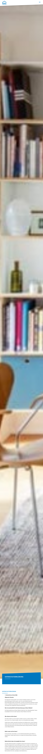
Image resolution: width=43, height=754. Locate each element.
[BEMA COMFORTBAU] (4, 3)
